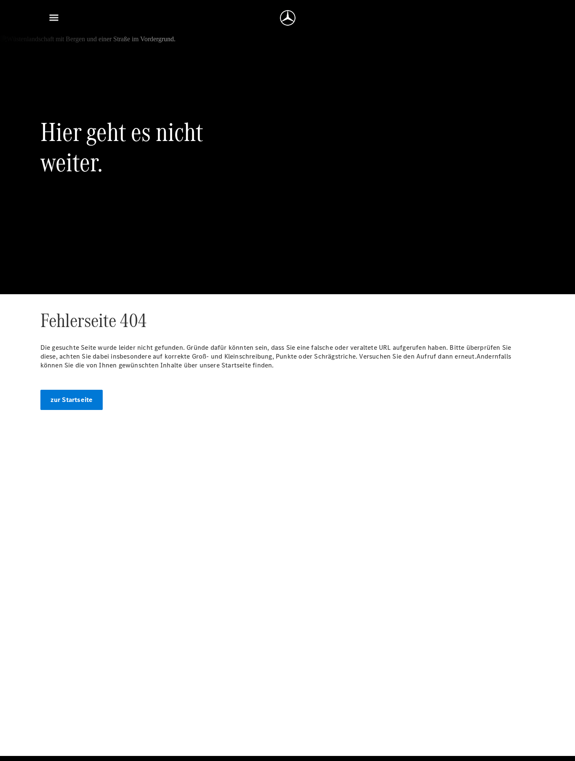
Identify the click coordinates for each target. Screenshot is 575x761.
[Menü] (53, 17)
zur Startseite (72, 399)
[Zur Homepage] (287, 17)
